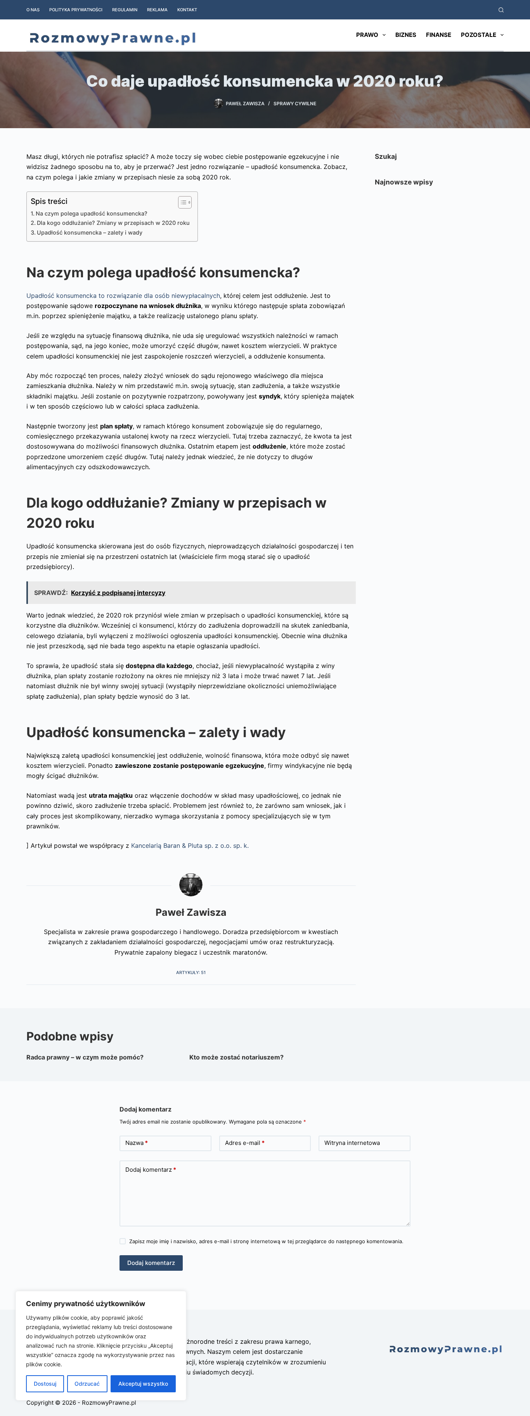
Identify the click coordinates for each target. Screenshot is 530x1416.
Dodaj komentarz (150, 1169)
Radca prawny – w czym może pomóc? (85, 1057)
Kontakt (187, 9)
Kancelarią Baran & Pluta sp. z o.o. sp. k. (190, 845)
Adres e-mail (245, 1142)
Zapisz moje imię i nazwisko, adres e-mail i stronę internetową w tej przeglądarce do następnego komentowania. (266, 1241)
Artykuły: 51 (191, 972)
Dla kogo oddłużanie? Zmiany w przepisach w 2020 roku (113, 222)
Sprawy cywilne (295, 103)
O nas (33, 9)
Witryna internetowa (352, 1142)
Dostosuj (45, 1383)
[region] (101, 1345)
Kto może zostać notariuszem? (236, 1057)
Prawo (367, 34)
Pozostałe (478, 34)
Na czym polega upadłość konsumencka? (92, 213)
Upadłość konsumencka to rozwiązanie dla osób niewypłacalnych (123, 295)
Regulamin (124, 9)
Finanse (438, 34)
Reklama (157, 9)
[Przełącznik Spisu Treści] (181, 202)
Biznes (405, 34)
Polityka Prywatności (75, 9)
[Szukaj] (501, 9)
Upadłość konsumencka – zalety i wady (89, 232)
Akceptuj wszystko (143, 1383)
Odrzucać (87, 1383)
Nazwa (136, 1142)
